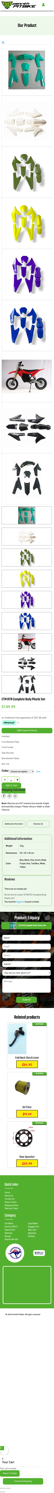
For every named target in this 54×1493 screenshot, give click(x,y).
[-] (5, 780)
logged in (20, 901)
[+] (17, 780)
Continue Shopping (23, 1481)
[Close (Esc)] (9, 1488)
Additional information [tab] (14, 824)
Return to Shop (10, 1473)
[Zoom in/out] (1, 1488)
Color (5, 770)
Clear (38, 771)
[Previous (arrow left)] (1, 1491)
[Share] (6, 1488)
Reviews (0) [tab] (38, 824)
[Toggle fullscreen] (4, 1488)
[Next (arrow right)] (4, 1491)
